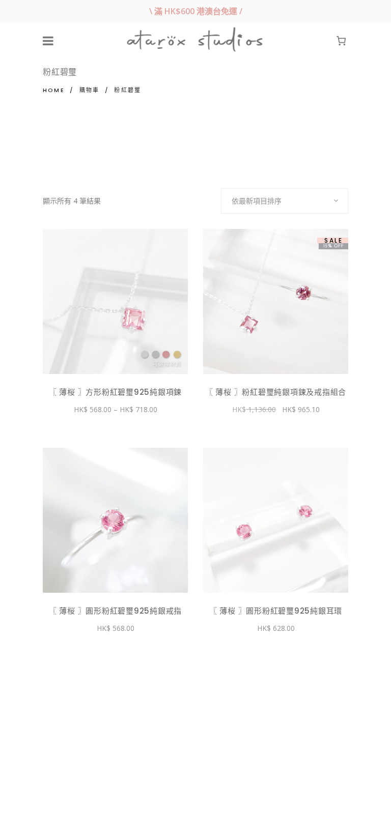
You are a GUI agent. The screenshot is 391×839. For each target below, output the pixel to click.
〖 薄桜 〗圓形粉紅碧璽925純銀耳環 (275, 610)
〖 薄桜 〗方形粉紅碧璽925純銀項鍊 (115, 392)
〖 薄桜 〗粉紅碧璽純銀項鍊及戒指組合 (275, 392)
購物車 (89, 90)
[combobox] (284, 201)
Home (54, 90)
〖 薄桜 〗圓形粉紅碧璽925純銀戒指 (115, 610)
